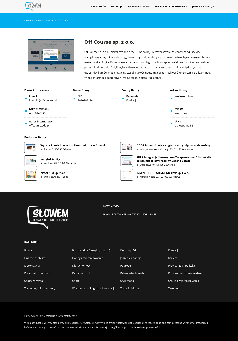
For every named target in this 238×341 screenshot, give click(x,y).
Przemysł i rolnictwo (37, 273)
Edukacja (117, 6)
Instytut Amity (50, 159)
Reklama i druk (81, 273)
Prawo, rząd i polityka (181, 265)
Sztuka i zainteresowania (183, 281)
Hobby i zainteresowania (170, 6)
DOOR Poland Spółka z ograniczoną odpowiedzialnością (173, 145)
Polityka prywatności (126, 214)
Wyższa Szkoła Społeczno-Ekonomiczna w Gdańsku (74, 145)
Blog (106, 214)
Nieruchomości (81, 265)
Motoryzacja (32, 265)
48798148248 (37, 113)
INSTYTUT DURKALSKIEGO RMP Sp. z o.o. (162, 173)
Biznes (28, 250)
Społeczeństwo (33, 281)
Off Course (91, 52)
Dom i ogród (98, 6)
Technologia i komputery (39, 288)
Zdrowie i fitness (130, 288)
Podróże (125, 265)
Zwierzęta (174, 288)
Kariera (172, 258)
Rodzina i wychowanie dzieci (185, 273)
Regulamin (149, 214)
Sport (75, 281)
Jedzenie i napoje (203, 6)
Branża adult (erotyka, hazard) (91, 250)
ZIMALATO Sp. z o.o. (53, 173)
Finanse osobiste (139, 6)
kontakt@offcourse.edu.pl (45, 100)
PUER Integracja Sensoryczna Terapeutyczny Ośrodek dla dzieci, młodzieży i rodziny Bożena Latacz (173, 159)
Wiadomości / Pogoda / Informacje (93, 288)
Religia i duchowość (132, 273)
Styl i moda (127, 281)
